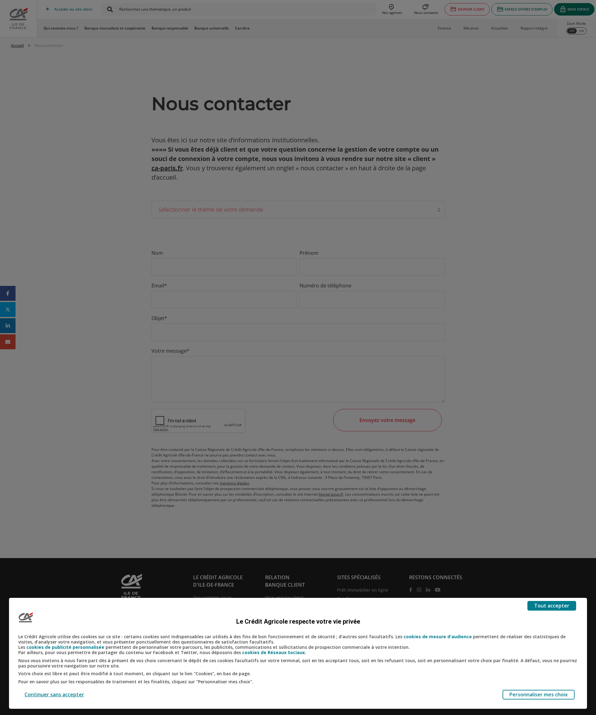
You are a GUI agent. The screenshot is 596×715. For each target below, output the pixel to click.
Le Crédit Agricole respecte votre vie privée (298, 621)
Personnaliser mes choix (538, 694)
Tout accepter (551, 605)
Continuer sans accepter (54, 694)
